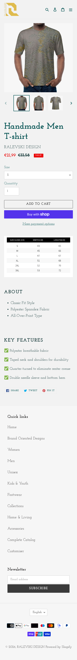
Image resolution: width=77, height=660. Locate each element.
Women (13, 450)
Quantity (11, 183)
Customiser (15, 551)
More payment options (39, 224)
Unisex (12, 472)
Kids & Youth (17, 483)
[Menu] (71, 9)
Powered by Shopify (59, 647)
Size (7, 167)
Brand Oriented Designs (25, 438)
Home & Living (19, 517)
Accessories (15, 529)
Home (12, 427)
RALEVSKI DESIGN (30, 647)
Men (11, 461)
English (37, 612)
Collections (15, 506)
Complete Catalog (21, 540)
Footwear (14, 495)
